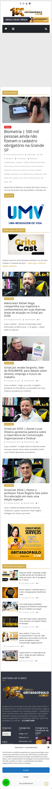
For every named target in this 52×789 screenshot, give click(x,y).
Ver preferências (26, 783)
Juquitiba (7, 174)
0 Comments (21, 159)
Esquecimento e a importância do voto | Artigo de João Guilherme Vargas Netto (32, 654)
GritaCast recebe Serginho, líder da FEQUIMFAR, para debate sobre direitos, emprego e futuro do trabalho (25, 372)
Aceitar (26, 770)
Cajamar (19, 162)
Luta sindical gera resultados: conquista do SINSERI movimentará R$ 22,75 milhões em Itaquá (33, 606)
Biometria (33, 159)
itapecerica (16, 170)
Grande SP (7, 170)
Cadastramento (9, 162)
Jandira (38, 170)
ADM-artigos (31, 155)
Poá (20, 174)
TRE (10, 182)
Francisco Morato (37, 166)
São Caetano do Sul (16, 178)
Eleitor (43, 162)
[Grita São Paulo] (6, 29)
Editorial (22, 737)
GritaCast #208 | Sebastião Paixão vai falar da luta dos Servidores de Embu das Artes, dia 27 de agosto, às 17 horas (32, 576)
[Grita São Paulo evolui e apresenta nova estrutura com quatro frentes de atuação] (10, 618)
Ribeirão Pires (28, 174)
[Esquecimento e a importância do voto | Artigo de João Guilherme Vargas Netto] (10, 652)
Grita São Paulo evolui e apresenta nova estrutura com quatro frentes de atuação (32, 621)
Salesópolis (38, 174)
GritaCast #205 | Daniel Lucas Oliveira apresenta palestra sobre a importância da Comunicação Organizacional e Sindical (25, 433)
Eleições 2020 (34, 162)
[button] (48, 747)
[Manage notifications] (46, 784)
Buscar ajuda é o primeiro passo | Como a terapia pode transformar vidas (32, 591)
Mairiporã (14, 174)
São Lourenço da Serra (32, 178)
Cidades (26, 162)
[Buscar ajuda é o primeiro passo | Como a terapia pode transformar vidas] (10, 589)
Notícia (7, 127)
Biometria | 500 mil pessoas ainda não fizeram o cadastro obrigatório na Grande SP (24, 141)
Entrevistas (9, 299)
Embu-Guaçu (8, 166)
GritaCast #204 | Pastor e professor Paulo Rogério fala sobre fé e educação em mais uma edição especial (26, 494)
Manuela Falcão (30, 320)
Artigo (21, 733)
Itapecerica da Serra (28, 170)
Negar (26, 777)
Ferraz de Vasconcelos (22, 166)
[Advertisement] (26, 60)
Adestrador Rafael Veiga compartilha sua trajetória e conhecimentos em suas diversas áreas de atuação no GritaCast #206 (25, 309)
